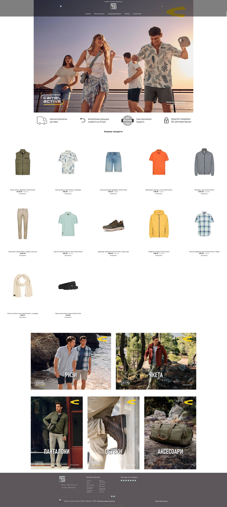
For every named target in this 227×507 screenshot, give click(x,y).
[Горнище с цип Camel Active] (204, 162)
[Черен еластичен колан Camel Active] (68, 285)
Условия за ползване (90, 487)
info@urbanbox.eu (71, 485)
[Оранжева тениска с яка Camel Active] (159, 162)
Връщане (102, 486)
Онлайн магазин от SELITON (113, 505)
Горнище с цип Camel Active (204, 190)
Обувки (127, 14)
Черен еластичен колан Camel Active (68, 313)
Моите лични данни (161, 501)
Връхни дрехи (99, 14)
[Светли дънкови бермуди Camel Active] (113, 162)
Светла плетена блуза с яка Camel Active (68, 251)
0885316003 (71, 487)
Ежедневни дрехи (114, 14)
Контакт (101, 492)
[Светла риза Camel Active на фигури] (68, 162)
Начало (88, 14)
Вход (88, 482)
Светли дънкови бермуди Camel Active (113, 190)
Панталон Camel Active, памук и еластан (22, 251)
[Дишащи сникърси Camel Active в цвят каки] (113, 223)
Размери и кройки (90, 491)
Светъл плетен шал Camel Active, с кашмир (22, 313)
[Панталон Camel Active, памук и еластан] (23, 223)
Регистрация (90, 485)
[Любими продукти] (161, 6)
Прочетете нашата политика (106, 501)
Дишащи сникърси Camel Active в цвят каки (113, 251)
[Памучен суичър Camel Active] (159, 223)
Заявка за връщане (102, 489)
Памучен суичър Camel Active (158, 251)
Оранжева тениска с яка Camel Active (159, 190)
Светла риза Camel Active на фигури (68, 190)
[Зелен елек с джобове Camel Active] (23, 162)
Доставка (102, 484)
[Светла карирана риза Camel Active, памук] (204, 223)
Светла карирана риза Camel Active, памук (204, 251)
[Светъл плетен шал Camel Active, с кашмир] (23, 285)
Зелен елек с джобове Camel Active (22, 190)
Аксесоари (137, 14)
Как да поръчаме (102, 481)
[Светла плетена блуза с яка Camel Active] (68, 223)
